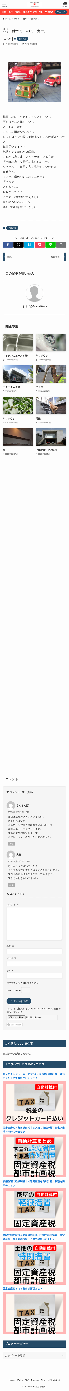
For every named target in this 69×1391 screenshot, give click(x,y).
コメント (13, 904)
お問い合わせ (53, 1380)
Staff (27, 1380)
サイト (10, 970)
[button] (8, 245)
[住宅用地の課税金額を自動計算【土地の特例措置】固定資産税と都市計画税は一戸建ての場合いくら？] (34, 1283)
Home (12, 1380)
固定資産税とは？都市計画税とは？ (22, 1288)
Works (20, 1380)
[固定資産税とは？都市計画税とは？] (34, 1333)
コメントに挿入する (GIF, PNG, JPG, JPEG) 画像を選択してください (34, 1010)
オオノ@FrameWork (34, 306)
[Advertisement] (34, 618)
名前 (10, 946)
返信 (11, 843)
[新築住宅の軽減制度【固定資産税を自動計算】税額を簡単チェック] (34, 1230)
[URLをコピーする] (61, 245)
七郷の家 (22, 39)
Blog (43, 1380)
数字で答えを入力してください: (23, 983)
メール (11, 958)
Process (35, 1380)
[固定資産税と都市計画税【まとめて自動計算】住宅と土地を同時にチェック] (34, 1176)
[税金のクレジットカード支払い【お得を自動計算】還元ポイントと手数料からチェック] (34, 1122)
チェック (61, 12)
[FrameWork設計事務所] (34, 4)
